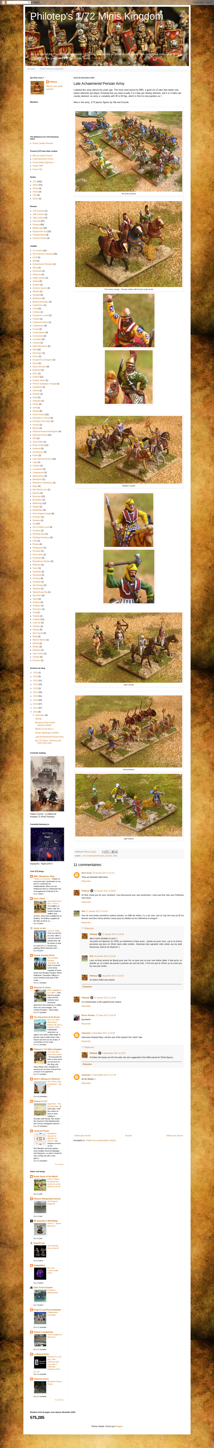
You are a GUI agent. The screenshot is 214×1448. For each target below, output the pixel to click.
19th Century (38, 218)
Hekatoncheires (41, 1379)
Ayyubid (36, 295)
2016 (35, 712)
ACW (35, 257)
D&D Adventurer (40, 346)
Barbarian (37, 298)
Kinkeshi (36, 448)
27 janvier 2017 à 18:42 (97, 911)
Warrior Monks (39, 640)
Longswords (38, 472)
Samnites (37, 571)
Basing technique (40, 302)
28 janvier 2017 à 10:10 (113, 976)
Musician (37, 496)
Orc (34, 524)
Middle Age (38, 228)
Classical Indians (40, 322)
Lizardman (37, 469)
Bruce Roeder (88, 1015)
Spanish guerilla (40, 592)
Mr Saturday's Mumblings (46, 1221)
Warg (35, 636)
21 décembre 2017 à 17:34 (103, 1075)
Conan (36, 329)
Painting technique (41, 537)
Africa (35, 267)
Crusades (37, 339)
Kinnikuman (38, 452)
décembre (40, 715)
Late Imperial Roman (42, 459)
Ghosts (36, 390)
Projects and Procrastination (47, 1310)
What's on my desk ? (44, 729)
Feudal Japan (39, 380)
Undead (36, 619)
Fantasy (36, 224)
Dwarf (35, 363)
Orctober (36, 530)
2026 (35, 672)
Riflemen (37, 565)
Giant (35, 397)
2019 (35, 700)
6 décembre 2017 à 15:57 (114, 1053)
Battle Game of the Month (46, 1176)
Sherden (36, 588)
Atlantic (36, 291)
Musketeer (37, 500)
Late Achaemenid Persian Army (49, 737)
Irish (34, 438)
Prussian (37, 551)
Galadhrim (37, 387)
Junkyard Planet (41, 1131)
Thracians (37, 609)
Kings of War (38, 445)
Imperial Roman (40, 435)
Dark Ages (37, 353)
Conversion (38, 336)
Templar (36, 602)
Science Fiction (39, 238)
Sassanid (37, 575)
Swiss (35, 599)
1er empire (37, 250)
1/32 (35, 195)
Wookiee (37, 650)
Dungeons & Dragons (42, 360)
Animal (36, 281)
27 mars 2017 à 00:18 (106, 1015)
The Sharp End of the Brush (47, 1017)
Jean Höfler (38, 442)
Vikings (36, 629)
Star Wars (37, 595)
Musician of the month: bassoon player (45, 723)
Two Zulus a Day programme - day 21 (54, 1084)
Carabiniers (38, 305)
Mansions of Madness (42, 483)
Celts (35, 308)
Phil (83, 911)
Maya (35, 486)
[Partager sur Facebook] (113, 852)
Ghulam (36, 394)
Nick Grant (87, 873)
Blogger (118, 1426)
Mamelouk (37, 479)
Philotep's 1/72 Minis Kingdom (96, 16)
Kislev (35, 455)
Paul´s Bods (39, 898)
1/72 (84, 856)
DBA (115, 856)
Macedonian (38, 476)
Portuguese (38, 548)
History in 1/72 (40, 1101)
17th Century (38, 211)
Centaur (36, 312)
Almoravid (37, 271)
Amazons (37, 274)
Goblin (36, 404)
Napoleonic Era (40, 231)
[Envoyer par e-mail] (103, 852)
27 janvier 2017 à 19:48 (113, 934)
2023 (35, 684)
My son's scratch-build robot (52, 1270)
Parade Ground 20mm (44, 955)
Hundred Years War (41, 421)
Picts (35, 541)
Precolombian (39, 235)
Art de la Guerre (40, 288)
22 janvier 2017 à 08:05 (105, 891)
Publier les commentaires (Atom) (101, 1140)
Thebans (37, 605)
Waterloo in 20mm (42, 987)
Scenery (36, 578)
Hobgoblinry (39, 1265)
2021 (35, 692)
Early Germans (39, 366)
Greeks (36, 411)
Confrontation (39, 332)
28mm (35, 185)
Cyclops (36, 343)
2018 (35, 704)
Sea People (38, 585)
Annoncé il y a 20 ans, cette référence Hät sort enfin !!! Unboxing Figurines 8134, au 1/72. (47, 1364)
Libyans (36, 465)
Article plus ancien (174, 1135)
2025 (35, 676)
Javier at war (40, 928)
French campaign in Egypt (44, 384)
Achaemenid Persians (95, 856)
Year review (38, 653)
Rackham (37, 558)
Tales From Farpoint (43, 1287)
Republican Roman (41, 561)
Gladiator (37, 401)
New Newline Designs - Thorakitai (52, 960)
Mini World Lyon (40, 489)
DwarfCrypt (39, 1243)
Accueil (31, 68)
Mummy (36, 493)
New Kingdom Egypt (42, 513)
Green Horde (38, 414)
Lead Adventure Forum (43, 159)
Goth (35, 408)
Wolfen (36, 647)
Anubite (36, 285)
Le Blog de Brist (41, 1354)
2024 (35, 680)
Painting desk (39, 534)
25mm (35, 198)
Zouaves (36, 660)
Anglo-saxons (39, 278)
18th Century (38, 214)
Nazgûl (36, 507)
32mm (35, 188)
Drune (35, 356)
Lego (35, 462)
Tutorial (36, 616)
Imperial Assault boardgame (45, 431)
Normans (37, 517)
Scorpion (37, 582)
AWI (34, 261)
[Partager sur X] (110, 852)
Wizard (36, 643)
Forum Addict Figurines (43, 162)
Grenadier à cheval (41, 418)
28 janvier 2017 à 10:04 (105, 956)
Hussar (36, 425)
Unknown (86, 1033)
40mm (35, 192)
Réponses (89, 928)
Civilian (36, 319)
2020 (35, 696)
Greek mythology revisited (47, 733)
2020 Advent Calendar (52, 68)
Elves (35, 373)
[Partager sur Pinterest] (116, 852)
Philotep (85, 891)
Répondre (86, 881)
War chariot (38, 633)
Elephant (37, 370)
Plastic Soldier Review (43, 143)
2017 (35, 708)
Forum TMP (38, 166)
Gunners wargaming (43, 1332)
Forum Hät (37, 169)
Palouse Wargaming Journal (47, 1199)
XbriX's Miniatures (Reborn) (47, 1079)
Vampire (36, 626)
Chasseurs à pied (41, 315)
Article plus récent (82, 1135)
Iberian (36, 428)
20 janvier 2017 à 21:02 (103, 873)
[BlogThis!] (107, 852)
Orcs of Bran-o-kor (41, 527)
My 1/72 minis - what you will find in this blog (48, 741)
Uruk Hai (37, 623)
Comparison (38, 325)
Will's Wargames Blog (44, 876)
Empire (36, 377)
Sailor (35, 568)
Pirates (36, 544)
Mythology (37, 503)
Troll (35, 612)
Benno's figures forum (42, 155)
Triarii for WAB (53, 931)
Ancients (108, 856)
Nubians (36, 520)
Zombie (36, 657)
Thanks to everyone (42, 879)
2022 (35, 688)
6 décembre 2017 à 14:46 (103, 1033)
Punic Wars (38, 554)
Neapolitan (38, 510)
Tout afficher (59, 1164)
